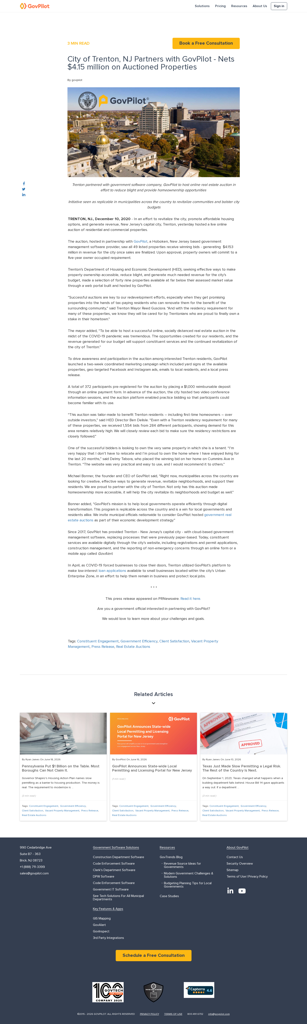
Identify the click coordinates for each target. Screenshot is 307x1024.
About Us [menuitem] (260, 6)
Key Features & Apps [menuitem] (108, 909)
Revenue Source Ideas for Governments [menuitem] (182, 865)
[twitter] (23, 189)
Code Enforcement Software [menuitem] (114, 863)
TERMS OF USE (173, 1014)
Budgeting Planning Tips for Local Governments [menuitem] (188, 884)
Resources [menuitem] (239, 6)
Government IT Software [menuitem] (111, 889)
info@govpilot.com (219, 1014)
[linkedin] (23, 195)
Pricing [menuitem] (220, 6)
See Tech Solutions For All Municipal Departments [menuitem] (118, 897)
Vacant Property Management (62, 811)
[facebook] (24, 184)
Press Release (102, 647)
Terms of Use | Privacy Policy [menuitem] (247, 876)
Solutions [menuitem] (202, 6)
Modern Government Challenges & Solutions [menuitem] (188, 875)
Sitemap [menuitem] (232, 870)
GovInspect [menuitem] (101, 931)
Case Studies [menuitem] (169, 896)
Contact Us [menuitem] (235, 857)
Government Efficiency (139, 641)
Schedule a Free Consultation (154, 955)
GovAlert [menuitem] (99, 925)
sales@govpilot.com (34, 873)
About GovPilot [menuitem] (238, 847)
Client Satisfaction (174, 641)
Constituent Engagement (98, 641)
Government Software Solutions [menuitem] (116, 847)
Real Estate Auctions (133, 647)
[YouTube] (242, 891)
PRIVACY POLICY (149, 1014)
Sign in (279, 6)
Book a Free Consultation (206, 43)
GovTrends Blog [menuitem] (171, 857)
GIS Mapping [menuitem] (102, 918)
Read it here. (190, 599)
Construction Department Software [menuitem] (118, 857)
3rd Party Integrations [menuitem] (108, 938)
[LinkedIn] (230, 891)
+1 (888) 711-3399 (32, 867)
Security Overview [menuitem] (240, 863)
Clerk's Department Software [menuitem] (114, 870)
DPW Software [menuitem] (103, 876)
